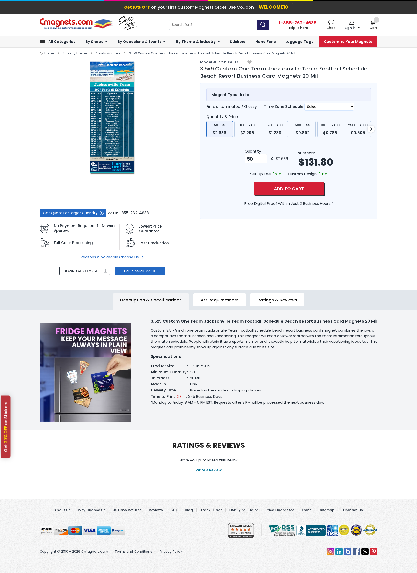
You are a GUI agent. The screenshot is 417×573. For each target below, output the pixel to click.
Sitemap (327, 510)
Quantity (253, 151)
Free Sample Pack (140, 270)
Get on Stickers (6, 426)
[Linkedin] (339, 551)
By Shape (94, 42)
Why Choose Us (91, 510)
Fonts (307, 510)
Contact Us (353, 510)
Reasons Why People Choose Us (110, 256)
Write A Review (209, 470)
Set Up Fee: (261, 174)
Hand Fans (265, 42)
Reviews (156, 510)
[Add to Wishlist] (249, 62)
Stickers (237, 42)
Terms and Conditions (133, 551)
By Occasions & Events (139, 42)
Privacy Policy (171, 551)
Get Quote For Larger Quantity (70, 212)
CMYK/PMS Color (243, 510)
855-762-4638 (135, 213)
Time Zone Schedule (284, 106)
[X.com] (365, 551)
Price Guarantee (280, 510)
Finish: (212, 106)
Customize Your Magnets (348, 42)
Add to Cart (289, 189)
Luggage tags (299, 42)
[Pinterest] (373, 551)
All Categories (62, 42)
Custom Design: (303, 174)
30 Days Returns (127, 510)
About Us (62, 510)
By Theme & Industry (196, 42)
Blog (189, 510)
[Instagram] (330, 551)
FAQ (173, 510)
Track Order (211, 510)
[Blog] (347, 551)
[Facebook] (356, 551)
